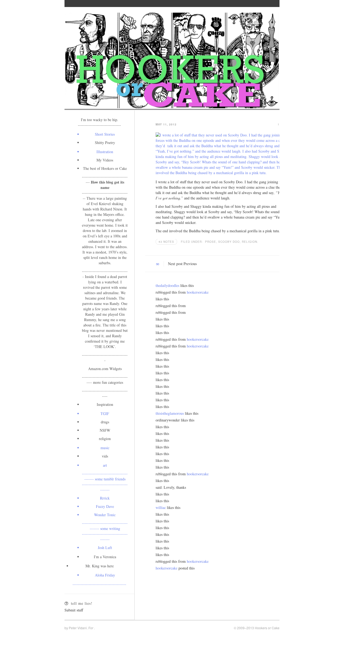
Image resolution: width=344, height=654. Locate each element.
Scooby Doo (229, 242)
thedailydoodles (167, 285)
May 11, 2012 (166, 124)
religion (249, 242)
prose (211, 242)
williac (161, 507)
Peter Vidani (78, 627)
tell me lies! (81, 603)
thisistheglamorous (170, 413)
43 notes (166, 242)
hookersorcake (198, 292)
